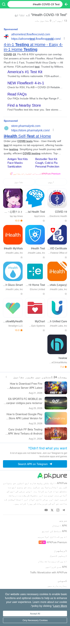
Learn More (60, 606)
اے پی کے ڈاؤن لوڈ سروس (52, 536)
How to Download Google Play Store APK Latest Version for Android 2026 (24, 416)
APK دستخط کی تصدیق (54, 531)
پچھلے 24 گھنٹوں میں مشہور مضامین (40, 377)
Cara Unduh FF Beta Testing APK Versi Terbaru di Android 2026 (25, 431)
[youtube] (46, 510)
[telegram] (63, 510)
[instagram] (57, 510)
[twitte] (52, 510)
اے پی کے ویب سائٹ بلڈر (52, 561)
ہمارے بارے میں (57, 585)
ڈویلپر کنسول (58, 555)
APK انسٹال (59, 525)
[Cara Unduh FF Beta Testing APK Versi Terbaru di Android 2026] (56, 433)
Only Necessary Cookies (35, 620)
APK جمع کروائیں (56, 566)
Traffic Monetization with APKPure (48, 572)
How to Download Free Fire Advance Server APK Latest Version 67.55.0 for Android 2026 (22, 386)
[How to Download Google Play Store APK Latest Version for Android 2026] (56, 418)
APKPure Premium (56, 542)
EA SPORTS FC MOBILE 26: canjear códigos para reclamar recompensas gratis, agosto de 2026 (24, 401)
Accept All (35, 613)
